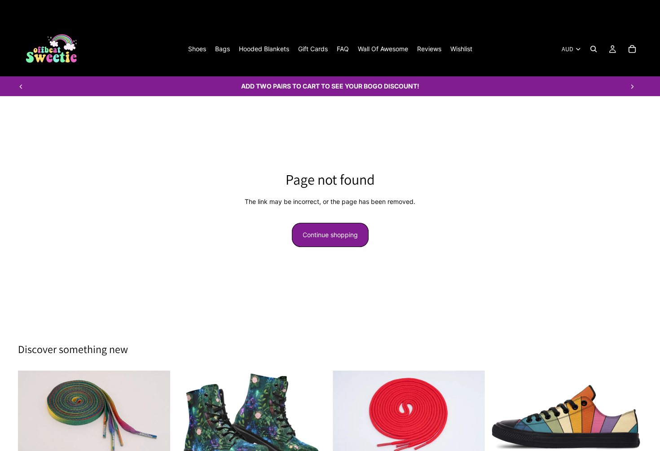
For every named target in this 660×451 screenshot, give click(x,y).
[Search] (593, 49)
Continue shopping (330, 235)
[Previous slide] (21, 86)
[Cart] (632, 49)
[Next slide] (632, 86)
